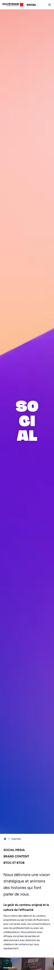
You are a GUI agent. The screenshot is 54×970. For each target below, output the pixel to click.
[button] (33, 4)
